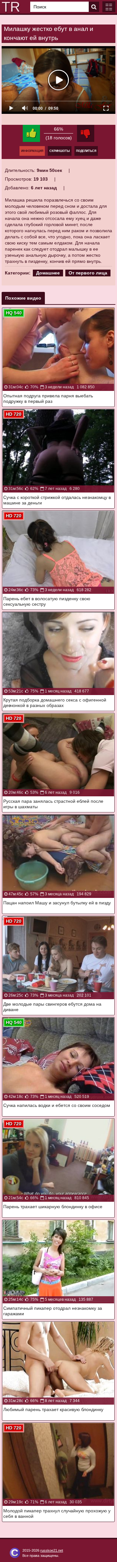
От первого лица (88, 272)
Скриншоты (59, 151)
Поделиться (86, 151)
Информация (32, 151)
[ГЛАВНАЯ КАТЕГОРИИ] (108, 6)
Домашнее (48, 272)
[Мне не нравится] (85, 133)
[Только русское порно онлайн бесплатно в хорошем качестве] (10, 7)
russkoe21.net (51, 1550)
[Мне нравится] (31, 133)
